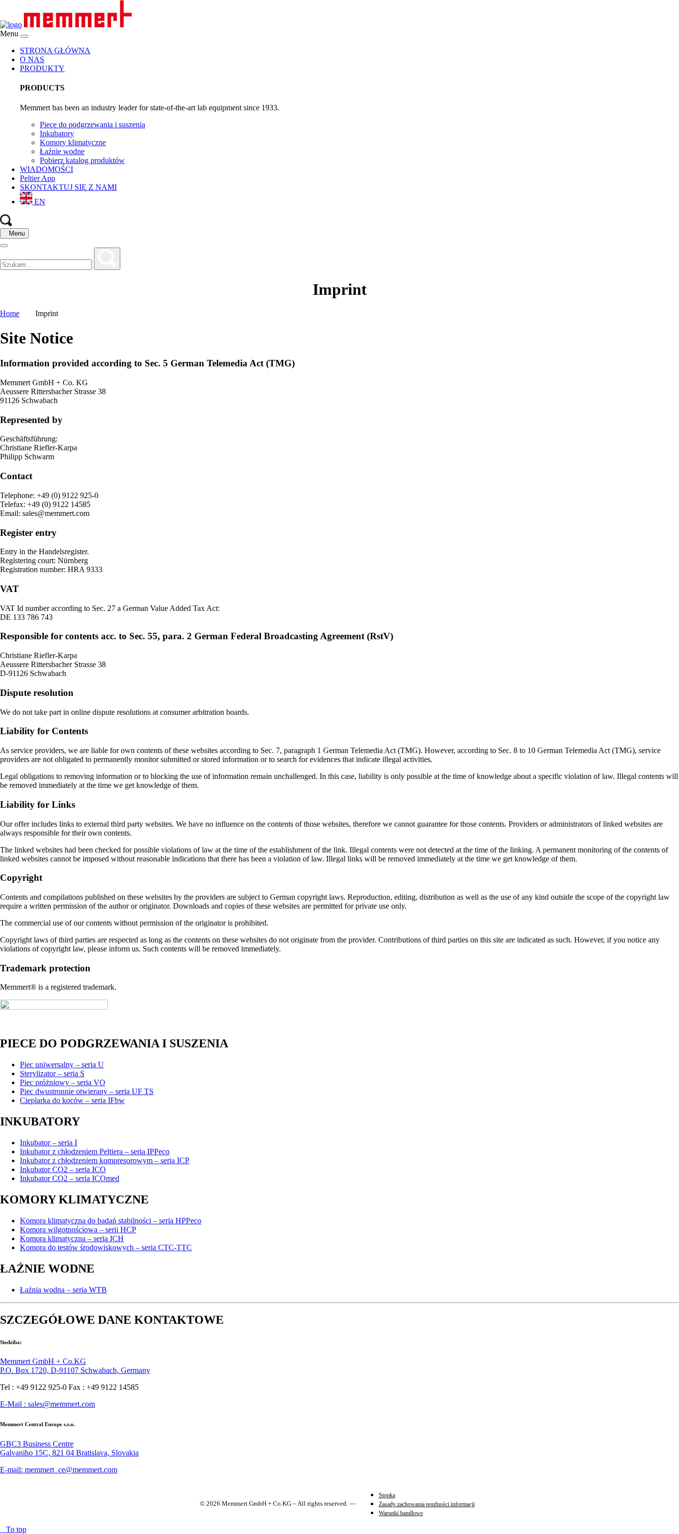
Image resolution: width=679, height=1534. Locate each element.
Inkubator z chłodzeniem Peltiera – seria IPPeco (95, 1151)
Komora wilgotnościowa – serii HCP (78, 1229)
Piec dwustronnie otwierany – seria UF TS (87, 1091)
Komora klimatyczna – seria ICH (72, 1238)
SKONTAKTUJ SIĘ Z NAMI (68, 187)
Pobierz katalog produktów (82, 160)
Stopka (387, 1495)
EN (38, 201)
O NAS (32, 59)
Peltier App (37, 178)
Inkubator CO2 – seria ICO (63, 1169)
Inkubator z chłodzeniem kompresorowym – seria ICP (104, 1160)
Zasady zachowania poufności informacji (427, 1504)
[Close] (24, 36)
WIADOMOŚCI (46, 169)
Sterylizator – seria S (52, 1073)
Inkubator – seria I (48, 1142)
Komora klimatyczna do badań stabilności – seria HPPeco (110, 1220)
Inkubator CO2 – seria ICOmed (69, 1178)
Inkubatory (57, 133)
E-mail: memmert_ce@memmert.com (58, 1469)
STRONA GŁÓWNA (55, 50)
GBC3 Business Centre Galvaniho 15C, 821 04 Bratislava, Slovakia (69, 1448)
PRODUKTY (42, 68)
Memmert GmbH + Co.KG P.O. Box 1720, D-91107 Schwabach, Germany (75, 1365)
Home (9, 313)
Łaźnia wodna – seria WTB (63, 1289)
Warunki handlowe (401, 1513)
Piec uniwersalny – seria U (62, 1064)
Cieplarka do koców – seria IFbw (72, 1100)
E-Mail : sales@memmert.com (47, 1404)
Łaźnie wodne (62, 151)
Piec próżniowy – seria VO (62, 1082)
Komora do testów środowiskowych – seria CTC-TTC (106, 1247)
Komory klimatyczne (73, 142)
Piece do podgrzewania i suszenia (92, 124)
